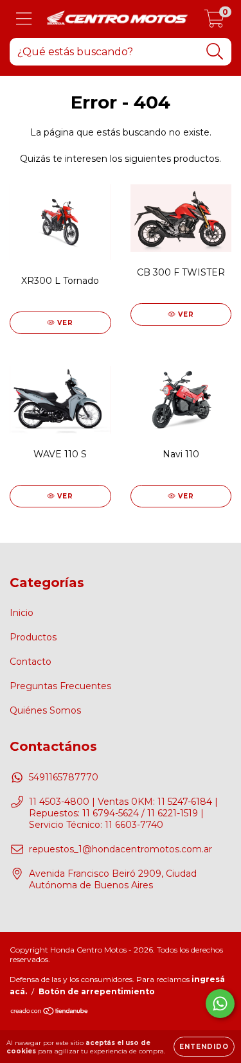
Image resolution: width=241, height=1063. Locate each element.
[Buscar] (215, 52)
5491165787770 (63, 777)
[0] (214, 22)
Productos (33, 637)
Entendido (204, 1046)
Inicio (21, 613)
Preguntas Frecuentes (60, 686)
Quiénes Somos (45, 710)
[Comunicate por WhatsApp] (220, 1003)
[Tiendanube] (50, 1012)
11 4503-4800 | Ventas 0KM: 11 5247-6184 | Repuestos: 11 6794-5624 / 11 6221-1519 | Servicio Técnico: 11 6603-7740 (123, 813)
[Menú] (24, 19)
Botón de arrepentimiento (97, 991)
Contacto (30, 661)
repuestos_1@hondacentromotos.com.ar (120, 849)
